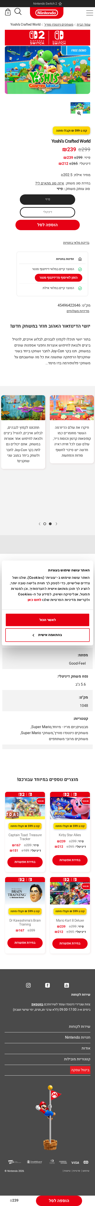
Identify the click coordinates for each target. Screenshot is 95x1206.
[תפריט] (89, 13)
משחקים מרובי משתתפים (68, 739)
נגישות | (67, 1171)
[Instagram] (28, 985)
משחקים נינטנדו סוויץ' (58, 24)
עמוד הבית (83, 24)
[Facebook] (47, 985)
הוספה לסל (47, 225)
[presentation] (56, 523)
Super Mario (41, 727)
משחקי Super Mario (37, 733)
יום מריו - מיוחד (64, 727)
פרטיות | (76, 1171)
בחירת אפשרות (69, 860)
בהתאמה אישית (50, 635)
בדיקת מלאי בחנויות (76, 242)
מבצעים (82, 727)
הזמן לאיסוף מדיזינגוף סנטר (58, 277)
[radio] (47, 199)
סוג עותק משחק (77, 189)
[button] (18, 12)
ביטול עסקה (80, 1070)
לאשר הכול (47, 620)
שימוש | (85, 1171)
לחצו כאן (35, 600)
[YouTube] (66, 985)
